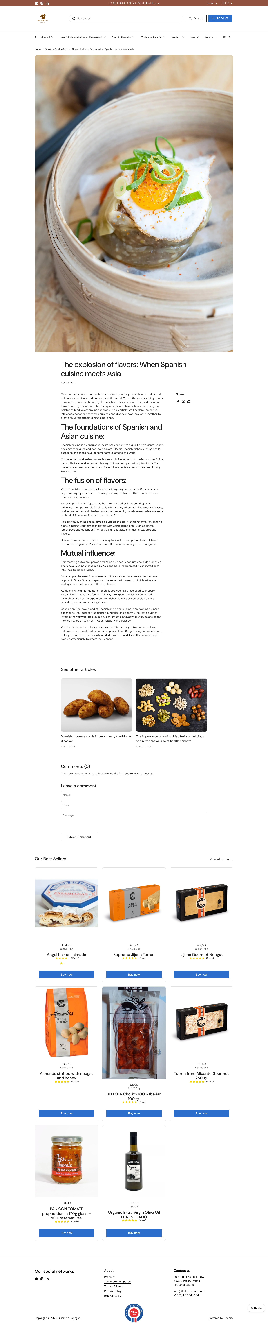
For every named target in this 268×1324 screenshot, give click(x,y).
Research (110, 1277)
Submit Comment (79, 837)
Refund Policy (112, 1296)
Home (38, 49)
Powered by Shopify (221, 1318)
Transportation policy (117, 1281)
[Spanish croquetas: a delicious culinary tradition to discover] (96, 705)
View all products (221, 859)
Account (198, 18)
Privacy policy (112, 1291)
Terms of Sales (113, 1286)
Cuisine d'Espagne (69, 1318)
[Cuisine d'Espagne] (42, 18)
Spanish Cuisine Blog (56, 49)
